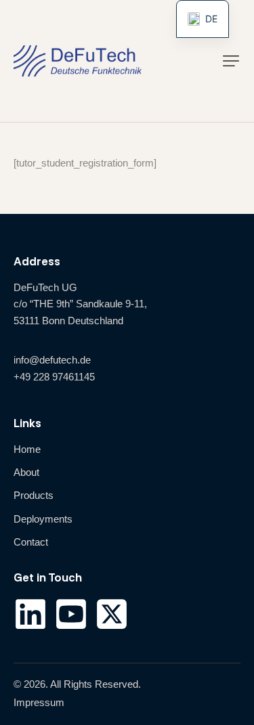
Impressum (39, 702)
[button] (230, 60)
